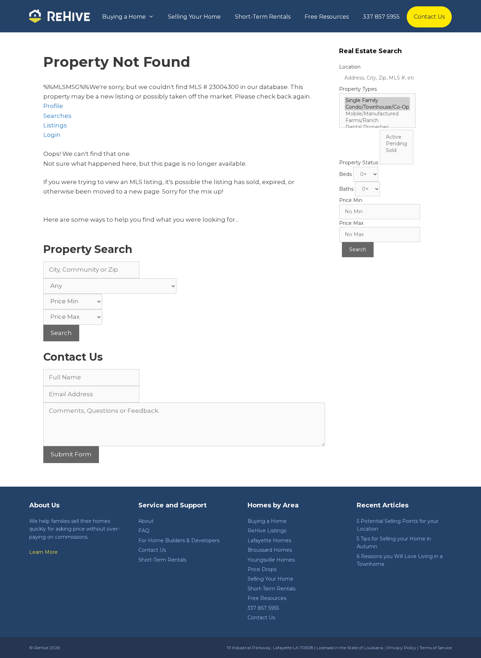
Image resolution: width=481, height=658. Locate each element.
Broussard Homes (270, 550)
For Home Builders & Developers (178, 540)
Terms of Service (435, 647)
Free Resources (327, 16)
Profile (53, 105)
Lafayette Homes (269, 540)
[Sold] (396, 150)
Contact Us (429, 16)
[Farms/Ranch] (377, 120)
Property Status (358, 162)
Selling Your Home (194, 16)
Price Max (351, 223)
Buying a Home (124, 16)
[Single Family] (377, 100)
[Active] (396, 137)
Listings (55, 125)
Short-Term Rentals (263, 16)
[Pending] (396, 143)
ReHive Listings (267, 530)
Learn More (43, 552)
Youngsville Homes (271, 560)
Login (52, 134)
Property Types (358, 89)
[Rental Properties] (377, 127)
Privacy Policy (401, 647)
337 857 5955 (381, 16)
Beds (345, 174)
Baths (346, 189)
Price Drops (262, 569)
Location (350, 67)
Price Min (350, 200)
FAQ (143, 530)
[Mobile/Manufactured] (377, 113)
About (146, 521)
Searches (57, 115)
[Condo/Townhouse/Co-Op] (377, 107)
